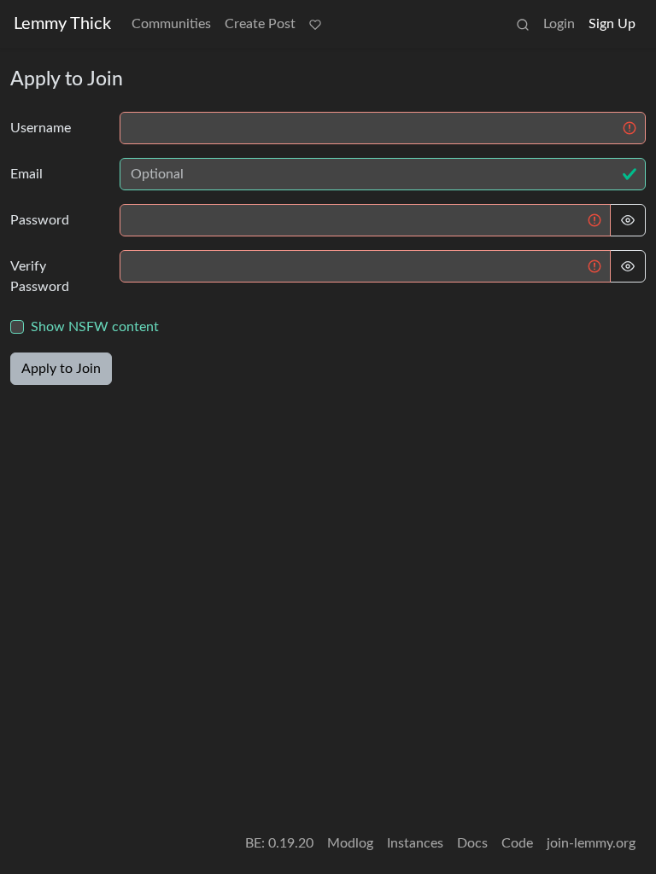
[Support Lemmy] (315, 24)
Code (517, 843)
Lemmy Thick (62, 23)
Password (39, 220)
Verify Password (39, 276)
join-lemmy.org (591, 843)
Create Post (260, 24)
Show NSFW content (95, 327)
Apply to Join (61, 369)
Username (40, 128)
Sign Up (612, 24)
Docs (472, 843)
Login (559, 24)
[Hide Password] (628, 220)
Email (26, 174)
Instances (415, 843)
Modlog (350, 843)
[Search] (522, 24)
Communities (171, 24)
